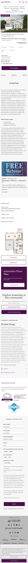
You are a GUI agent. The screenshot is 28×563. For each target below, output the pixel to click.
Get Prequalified (14, 68)
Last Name (6, 430)
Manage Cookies (14, 556)
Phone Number (8, 436)
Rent (5, 451)
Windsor (22, 8)
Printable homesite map (14, 307)
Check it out (13, 285)
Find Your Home (13, 6)
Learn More (4, 192)
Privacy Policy (14, 543)
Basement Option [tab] (7, 221)
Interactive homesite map (14, 312)
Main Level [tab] (4, 207)
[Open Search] (19, 2)
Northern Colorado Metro (11, 8)
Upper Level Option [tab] (7, 218)
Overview (3, 75)
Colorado (21, 6)
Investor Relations (7, 543)
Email (5, 443)
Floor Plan (14, 75)
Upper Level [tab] (5, 214)
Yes (5, 457)
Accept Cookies (14, 560)
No (9, 457)
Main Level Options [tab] (7, 211)
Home (5, 6)
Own (11, 451)
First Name (6, 424)
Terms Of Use (21, 543)
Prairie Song (14, 10)
